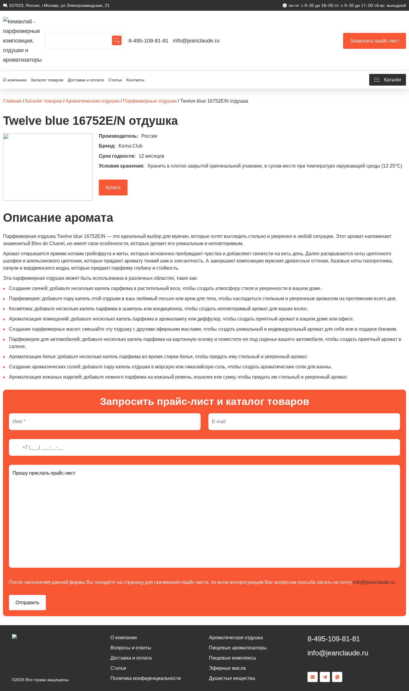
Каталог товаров (47, 80)
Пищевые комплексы (232, 657)
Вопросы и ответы (130, 647)
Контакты (135, 80)
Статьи (115, 80)
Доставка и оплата (86, 80)
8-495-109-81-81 (148, 41)
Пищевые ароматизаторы (238, 647)
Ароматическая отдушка (236, 637)
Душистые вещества (232, 678)
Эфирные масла (227, 668)
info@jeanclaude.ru (196, 41)
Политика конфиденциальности (145, 678)
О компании (15, 80)
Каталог (393, 79)
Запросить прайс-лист (374, 40)
